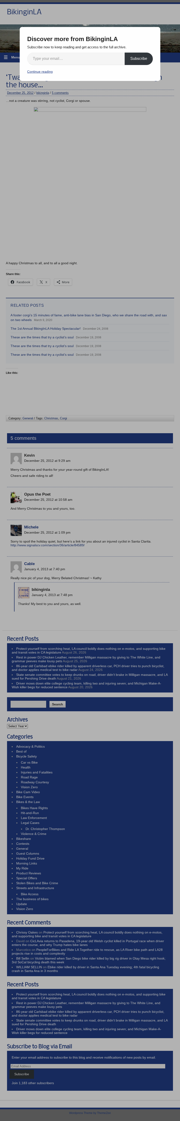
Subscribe (138, 59)
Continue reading (40, 71)
